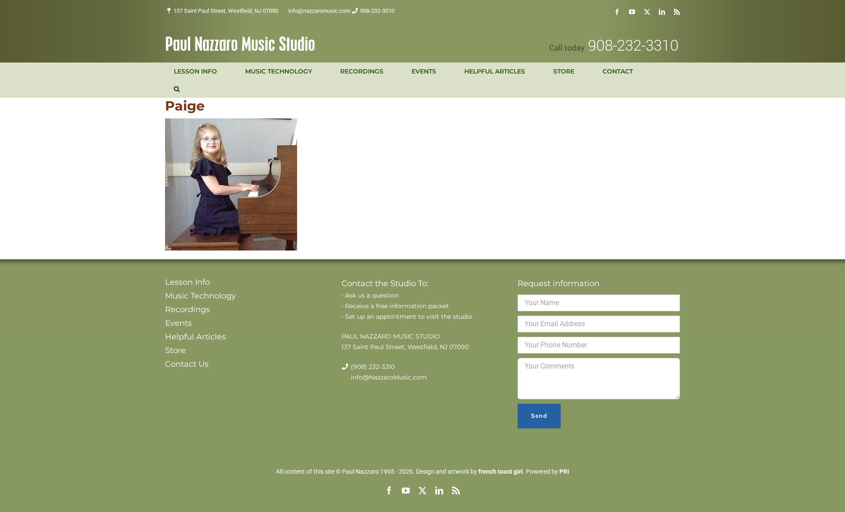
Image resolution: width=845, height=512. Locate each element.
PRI (564, 471)
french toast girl (500, 471)
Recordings (187, 309)
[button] (176, 89)
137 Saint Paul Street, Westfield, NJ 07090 (225, 10)
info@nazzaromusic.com (319, 10)
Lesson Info (187, 282)
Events (178, 323)
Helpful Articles (195, 337)
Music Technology (200, 296)
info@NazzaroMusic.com (389, 377)
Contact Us (187, 364)
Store (175, 350)
